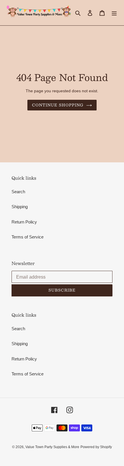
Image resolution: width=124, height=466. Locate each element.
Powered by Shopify (96, 447)
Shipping (20, 206)
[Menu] (114, 13)
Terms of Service (28, 236)
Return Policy (24, 221)
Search (18, 191)
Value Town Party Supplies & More (52, 447)
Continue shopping (58, 105)
